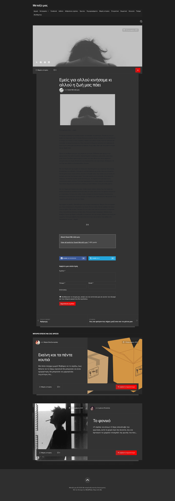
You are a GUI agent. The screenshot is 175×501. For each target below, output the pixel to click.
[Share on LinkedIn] (49, 62)
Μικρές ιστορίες (104, 11)
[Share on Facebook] (41, 62)
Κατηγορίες (43, 11)
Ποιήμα (138, 11)
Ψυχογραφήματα (92, 11)
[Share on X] (37, 62)
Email (91, 283)
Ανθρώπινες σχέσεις (71, 11)
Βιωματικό (124, 11)
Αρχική (36, 11)
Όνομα (62, 283)
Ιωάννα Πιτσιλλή (104, 408)
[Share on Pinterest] (45, 62)
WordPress (89, 490)
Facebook (54, 11)
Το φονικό (101, 420)
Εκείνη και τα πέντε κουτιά (55, 357)
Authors (61, 11)
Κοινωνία (131, 11)
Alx (101, 490)
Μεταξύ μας (40, 5)
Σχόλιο (62, 271)
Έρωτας (82, 11)
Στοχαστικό (115, 11)
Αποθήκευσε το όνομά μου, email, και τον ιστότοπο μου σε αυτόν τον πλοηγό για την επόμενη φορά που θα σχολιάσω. (87, 298)
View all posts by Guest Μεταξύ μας (74, 242)
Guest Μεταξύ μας (73, 90)
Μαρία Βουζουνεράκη (51, 342)
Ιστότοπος (63, 290)
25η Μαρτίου (38, 15)
